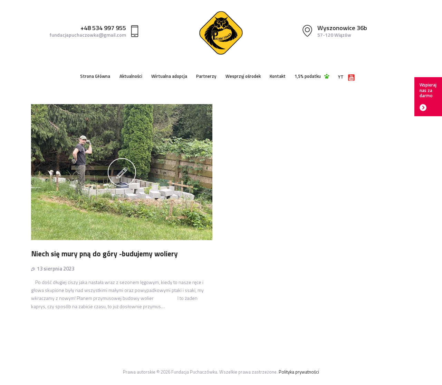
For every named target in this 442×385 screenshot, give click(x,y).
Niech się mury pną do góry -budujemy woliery (104, 253)
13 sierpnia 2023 (55, 269)
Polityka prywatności (299, 371)
